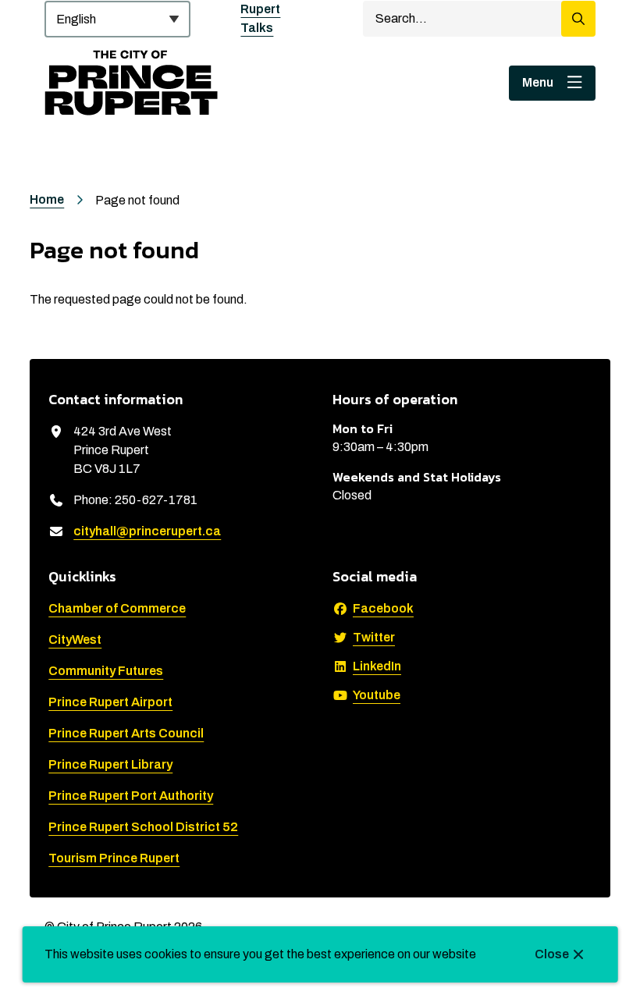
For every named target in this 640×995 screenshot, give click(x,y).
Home (47, 199)
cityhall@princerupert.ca (147, 531)
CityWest (74, 639)
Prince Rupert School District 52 (143, 826)
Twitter (374, 637)
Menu (537, 82)
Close (552, 954)
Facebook (383, 608)
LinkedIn (377, 666)
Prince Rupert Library (110, 764)
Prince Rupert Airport (110, 702)
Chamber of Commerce (117, 608)
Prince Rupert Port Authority (130, 795)
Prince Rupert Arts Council (126, 733)
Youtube (376, 695)
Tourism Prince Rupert (114, 858)
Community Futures (105, 670)
